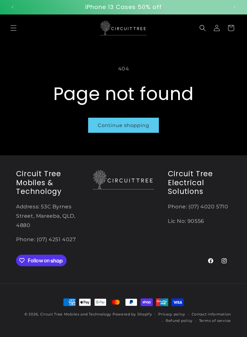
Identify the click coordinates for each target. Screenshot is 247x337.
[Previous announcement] (12, 7)
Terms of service (215, 320)
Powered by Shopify (132, 314)
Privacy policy (171, 314)
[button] (13, 28)
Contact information (211, 314)
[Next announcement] (234, 7)
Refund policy (179, 320)
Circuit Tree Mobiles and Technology (76, 314)
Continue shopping (123, 125)
